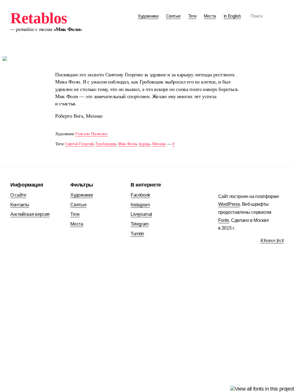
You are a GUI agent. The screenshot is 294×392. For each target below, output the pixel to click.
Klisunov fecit (272, 240)
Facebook (140, 195)
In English (232, 15)
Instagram (140, 204)
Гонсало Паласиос (91, 133)
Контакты (19, 204)
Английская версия (30, 214)
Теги (192, 15)
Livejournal (141, 214)
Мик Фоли (127, 143)
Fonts (223, 220)
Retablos (38, 18)
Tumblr (137, 233)
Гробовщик (106, 143)
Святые (173, 15)
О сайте (18, 195)
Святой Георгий (79, 143)
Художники (148, 15)
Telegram (140, 224)
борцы (144, 143)
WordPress (229, 204)
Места (210, 15)
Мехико (159, 143)
